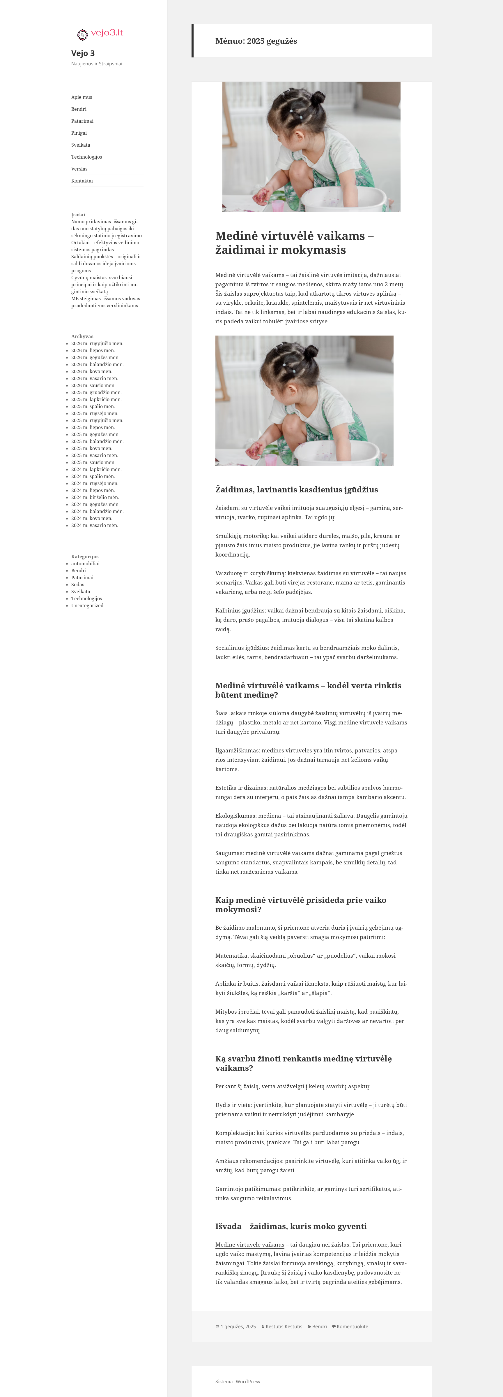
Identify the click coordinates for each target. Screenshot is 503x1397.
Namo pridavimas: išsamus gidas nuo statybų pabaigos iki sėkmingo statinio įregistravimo (106, 228)
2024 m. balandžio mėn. (97, 511)
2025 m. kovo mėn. (91, 448)
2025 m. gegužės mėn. (95, 434)
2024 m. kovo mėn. (91, 518)
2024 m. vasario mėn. (94, 525)
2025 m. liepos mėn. (93, 427)
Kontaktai (82, 181)
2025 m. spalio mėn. (93, 406)
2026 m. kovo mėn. (91, 371)
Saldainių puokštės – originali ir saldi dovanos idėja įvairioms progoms (106, 263)
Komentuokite (352, 1326)
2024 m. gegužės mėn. (95, 504)
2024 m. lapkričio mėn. (96, 469)
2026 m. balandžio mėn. (97, 364)
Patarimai (82, 121)
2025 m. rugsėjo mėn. (94, 413)
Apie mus (81, 97)
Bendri (78, 109)
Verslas (79, 169)
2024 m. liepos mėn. (93, 490)
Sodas (77, 584)
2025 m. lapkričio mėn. (96, 399)
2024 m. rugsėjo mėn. (94, 483)
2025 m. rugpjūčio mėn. (97, 420)
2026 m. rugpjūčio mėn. (97, 343)
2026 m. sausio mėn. (93, 385)
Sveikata (80, 145)
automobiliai (85, 563)
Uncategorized (87, 605)
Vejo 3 (83, 53)
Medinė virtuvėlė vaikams (249, 1244)
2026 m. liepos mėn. (93, 350)
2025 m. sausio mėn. (93, 462)
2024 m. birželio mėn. (95, 497)
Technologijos (86, 157)
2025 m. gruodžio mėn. (96, 392)
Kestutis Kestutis (284, 1326)
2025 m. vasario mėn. (94, 455)
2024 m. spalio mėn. (93, 476)
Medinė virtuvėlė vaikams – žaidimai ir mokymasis (294, 242)
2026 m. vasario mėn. (94, 378)
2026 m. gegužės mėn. (95, 357)
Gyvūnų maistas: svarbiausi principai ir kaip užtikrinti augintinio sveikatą (104, 284)
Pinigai (79, 133)
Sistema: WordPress (237, 1381)
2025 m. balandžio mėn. (97, 441)
